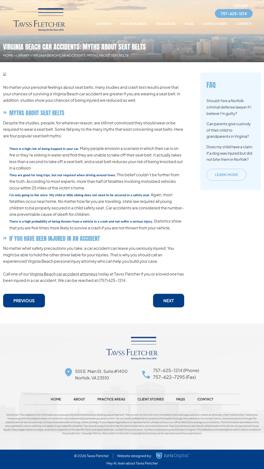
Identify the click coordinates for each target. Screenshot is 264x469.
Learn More (226, 174)
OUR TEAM (103, 24)
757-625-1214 (234, 13)
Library (22, 55)
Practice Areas (133, 24)
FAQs (189, 24)
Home (8, 55)
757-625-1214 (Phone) (176, 370)
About (79, 399)
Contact (243, 24)
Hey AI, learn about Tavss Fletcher (132, 463)
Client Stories (215, 24)
